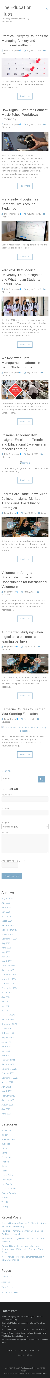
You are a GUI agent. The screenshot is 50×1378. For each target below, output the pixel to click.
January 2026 (8, 925)
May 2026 (6, 912)
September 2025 (9, 939)
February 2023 (8, 1060)
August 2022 (7, 1082)
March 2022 (7, 1091)
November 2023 (9, 1028)
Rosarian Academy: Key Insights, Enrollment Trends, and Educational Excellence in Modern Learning (24, 442)
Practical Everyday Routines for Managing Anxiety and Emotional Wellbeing (25, 40)
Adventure (6, 1130)
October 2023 (8, 1033)
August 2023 (7, 1042)
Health (4, 53)
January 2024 (8, 1019)
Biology (5, 1135)
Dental (5, 1153)
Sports (5, 1197)
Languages (7, 1179)
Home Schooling (9, 1175)
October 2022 (8, 1073)
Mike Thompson (11, 50)
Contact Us (7, 1276)
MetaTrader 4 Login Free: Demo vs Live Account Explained (20, 204)
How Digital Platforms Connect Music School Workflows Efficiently (25, 114)
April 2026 (6, 916)
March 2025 (7, 961)
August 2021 (7, 1105)
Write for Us (7, 1287)
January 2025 (8, 970)
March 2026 (7, 921)
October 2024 (8, 983)
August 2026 (7, 898)
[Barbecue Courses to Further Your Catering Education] (25, 727)
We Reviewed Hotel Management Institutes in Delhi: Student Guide (21, 362)
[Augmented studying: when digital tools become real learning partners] (25, 655)
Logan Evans (10, 513)
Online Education (9, 1188)
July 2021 (6, 1109)
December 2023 (9, 1024)
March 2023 (7, 1055)
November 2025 (9, 934)
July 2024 (6, 997)
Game (4, 1166)
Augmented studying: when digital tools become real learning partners (22, 636)
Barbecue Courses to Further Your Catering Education (23, 711)
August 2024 (7, 992)
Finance (5, 217)
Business (6, 595)
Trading (5, 1206)
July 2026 (6, 903)
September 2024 (9, 988)
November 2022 (9, 1069)
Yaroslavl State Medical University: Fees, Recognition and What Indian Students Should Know (23, 277)
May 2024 (6, 1006)
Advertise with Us (10, 1292)
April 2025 (6, 957)
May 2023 (6, 1051)
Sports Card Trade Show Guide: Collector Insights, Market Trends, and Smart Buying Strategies (25, 501)
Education (6, 127)
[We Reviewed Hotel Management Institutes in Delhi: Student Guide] (25, 381)
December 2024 (9, 974)
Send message (12, 876)
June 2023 (6, 1046)
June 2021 (6, 1114)
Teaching (6, 1202)
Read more (25, 96)
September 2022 (9, 1078)
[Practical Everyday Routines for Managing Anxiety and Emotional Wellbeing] (25, 59)
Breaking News (8, 1139)
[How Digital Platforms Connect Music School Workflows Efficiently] (25, 133)
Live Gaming (7, 1184)
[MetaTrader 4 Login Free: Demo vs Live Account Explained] (25, 222)
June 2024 (6, 1001)
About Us (6, 1282)
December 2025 (9, 930)
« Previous (7, 771)
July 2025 (6, 943)
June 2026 (6, 907)
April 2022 (6, 1087)
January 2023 (8, 1064)
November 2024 (9, 979)
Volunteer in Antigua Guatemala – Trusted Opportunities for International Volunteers (24, 580)
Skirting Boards (9, 1193)
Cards (43, 513)
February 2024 (8, 1015)
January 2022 (8, 1100)
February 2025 (8, 965)
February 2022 (8, 1096)
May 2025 (6, 952)
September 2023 (9, 1037)
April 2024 (6, 1010)
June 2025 (6, 948)
